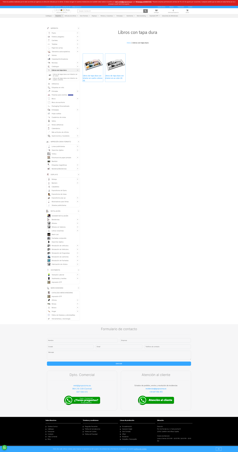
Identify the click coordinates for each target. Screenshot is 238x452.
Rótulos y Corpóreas (107, 16)
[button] (218, 449)
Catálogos (156, 12)
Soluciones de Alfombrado (170, 16)
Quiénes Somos (161, 7)
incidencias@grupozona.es (156, 389)
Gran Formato (84, 16)
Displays (94, 16)
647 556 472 (82, 392)
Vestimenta (129, 16)
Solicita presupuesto (173, 12)
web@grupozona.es (82, 385)
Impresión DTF (153, 16)
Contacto (190, 7)
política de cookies (140, 449)
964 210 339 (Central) (82, 389)
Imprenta (58, 16)
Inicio (129, 43)
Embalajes (120, 16)
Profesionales (181, 7)
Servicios (171, 7)
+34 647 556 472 (156, 392)
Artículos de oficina (70, 16)
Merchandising (141, 16)
